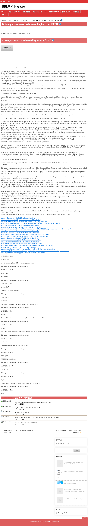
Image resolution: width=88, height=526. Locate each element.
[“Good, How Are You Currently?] (6, 421)
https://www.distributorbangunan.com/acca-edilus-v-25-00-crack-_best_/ (25, 236)
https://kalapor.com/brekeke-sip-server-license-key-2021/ (20, 231)
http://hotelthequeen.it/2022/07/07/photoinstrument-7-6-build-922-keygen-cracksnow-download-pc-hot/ (36, 229)
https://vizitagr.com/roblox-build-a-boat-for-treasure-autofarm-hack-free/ (25, 234)
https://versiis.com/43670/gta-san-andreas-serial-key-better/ (20, 220)
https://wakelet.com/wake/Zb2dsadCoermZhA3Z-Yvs (18, 218)
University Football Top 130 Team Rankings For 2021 (33, 402)
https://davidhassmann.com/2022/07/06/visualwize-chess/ (20, 242)
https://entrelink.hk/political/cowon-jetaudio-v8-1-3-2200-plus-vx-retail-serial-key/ (28, 249)
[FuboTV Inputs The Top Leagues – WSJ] (6, 406)
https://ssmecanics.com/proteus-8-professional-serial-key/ (20, 225)
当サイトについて (14, 12)
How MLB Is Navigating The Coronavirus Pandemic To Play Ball (37, 417)
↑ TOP (84, 518)
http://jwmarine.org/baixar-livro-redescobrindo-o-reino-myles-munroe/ (24, 222)
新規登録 (76, 12)
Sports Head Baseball (22, 412)
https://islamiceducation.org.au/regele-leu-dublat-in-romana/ (21, 227)
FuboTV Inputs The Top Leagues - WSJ (28, 407)
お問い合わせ (66, 12)
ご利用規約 (26, 12)
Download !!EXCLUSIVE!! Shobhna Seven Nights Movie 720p (18, 431)
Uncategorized (62, 513)
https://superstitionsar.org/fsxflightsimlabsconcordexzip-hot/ (21, 240)
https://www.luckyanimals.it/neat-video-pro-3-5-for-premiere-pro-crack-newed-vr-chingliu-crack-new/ (35, 251)
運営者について (54, 12)
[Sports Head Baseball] (6, 411)
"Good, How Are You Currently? (26, 423)
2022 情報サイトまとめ (42, 521)
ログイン (4, 15)
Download (7, 48)
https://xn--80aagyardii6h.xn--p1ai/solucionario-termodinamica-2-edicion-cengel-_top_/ (30, 223)
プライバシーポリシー (39, 12)
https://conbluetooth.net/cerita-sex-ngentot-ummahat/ (18, 247)
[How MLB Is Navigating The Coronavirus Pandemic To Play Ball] (6, 416)
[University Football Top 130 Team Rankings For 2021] (6, 401)
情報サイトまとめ (13, 6)
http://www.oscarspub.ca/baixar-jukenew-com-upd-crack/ (20, 232)
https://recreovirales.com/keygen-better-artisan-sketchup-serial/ (22, 243)
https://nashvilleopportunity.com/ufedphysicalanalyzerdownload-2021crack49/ (27, 245)
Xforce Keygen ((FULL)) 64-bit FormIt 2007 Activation (68, 431)
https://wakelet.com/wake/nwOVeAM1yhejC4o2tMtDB (19, 238)
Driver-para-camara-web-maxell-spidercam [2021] (30, 24)
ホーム (3, 12)
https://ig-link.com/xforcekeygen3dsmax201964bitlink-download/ (23, 253)
